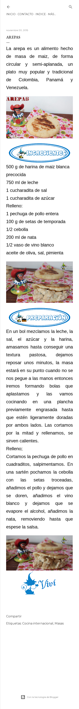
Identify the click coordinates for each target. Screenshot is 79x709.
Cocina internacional (37, 623)
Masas (59, 623)
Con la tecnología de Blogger (42, 697)
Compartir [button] (14, 616)
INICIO (11, 14)
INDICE (40, 14)
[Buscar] (70, 6)
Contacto (25, 14)
